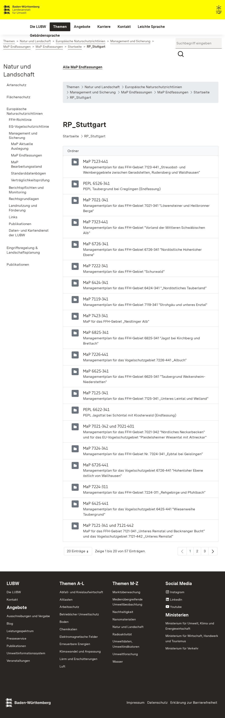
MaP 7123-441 (95, 161)
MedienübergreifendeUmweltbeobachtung (127, 602)
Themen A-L (72, 583)
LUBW (13, 583)
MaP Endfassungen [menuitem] (26, 155)
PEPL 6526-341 (96, 183)
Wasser (117, 661)
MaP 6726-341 (96, 243)
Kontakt (12, 599)
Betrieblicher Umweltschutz (79, 614)
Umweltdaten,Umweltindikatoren (125, 644)
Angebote (17, 607)
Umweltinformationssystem (26, 653)
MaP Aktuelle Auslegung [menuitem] (22, 146)
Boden (64, 621)
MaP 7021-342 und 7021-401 (108, 426)
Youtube (176, 607)
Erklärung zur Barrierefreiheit (193, 702)
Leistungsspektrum (20, 631)
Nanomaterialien (124, 619)
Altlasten (66, 599)
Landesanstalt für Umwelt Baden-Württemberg (29, 9)
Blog (10, 623)
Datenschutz (157, 702)
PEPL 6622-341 (96, 409)
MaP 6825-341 (96, 332)
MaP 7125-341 (95, 392)
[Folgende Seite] (213, 551)
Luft (62, 666)
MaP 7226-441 (95, 354)
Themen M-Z (125, 583)
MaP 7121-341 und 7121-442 (108, 525)
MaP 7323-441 (95, 221)
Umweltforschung (125, 654)
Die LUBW (14, 592)
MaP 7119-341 (95, 299)
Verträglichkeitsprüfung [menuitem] (30, 180)
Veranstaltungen (18, 660)
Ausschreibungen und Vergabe (28, 616)
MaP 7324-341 (95, 448)
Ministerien (177, 615)
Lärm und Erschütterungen (78, 659)
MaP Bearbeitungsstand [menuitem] (26, 164)
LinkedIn (176, 599)
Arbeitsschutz (69, 607)
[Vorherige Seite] (182, 551)
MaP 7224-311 (95, 486)
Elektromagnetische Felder (79, 636)
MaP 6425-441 (96, 503)
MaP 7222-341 (95, 265)
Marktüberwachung (126, 592)
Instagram (177, 592)
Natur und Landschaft (127, 627)
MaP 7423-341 (95, 315)
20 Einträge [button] (79, 552)
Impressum (136, 702)
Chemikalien (68, 629)
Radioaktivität (122, 634)
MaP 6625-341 (96, 371)
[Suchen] (181, 54)
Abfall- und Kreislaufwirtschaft (81, 592)
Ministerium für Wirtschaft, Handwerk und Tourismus (191, 638)
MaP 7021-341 (95, 199)
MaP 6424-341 (95, 282)
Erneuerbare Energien (75, 644)
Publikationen (16, 646)
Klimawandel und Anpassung (80, 651)
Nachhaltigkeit (122, 612)
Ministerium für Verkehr (181, 648)
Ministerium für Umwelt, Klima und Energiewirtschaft (189, 626)
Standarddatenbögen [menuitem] (28, 173)
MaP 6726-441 (96, 464)
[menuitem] (38, 26)
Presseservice (16, 638)
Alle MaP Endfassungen (82, 67)
